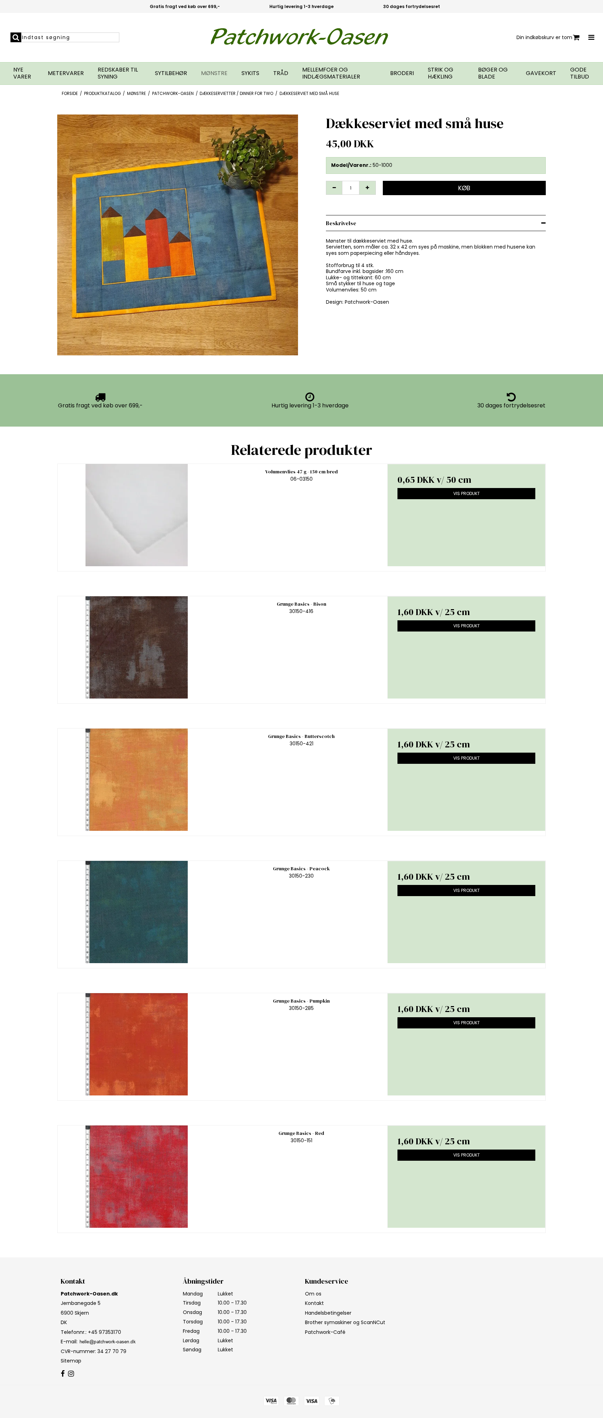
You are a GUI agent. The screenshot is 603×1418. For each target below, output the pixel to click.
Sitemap (71, 1360)
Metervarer (66, 73)
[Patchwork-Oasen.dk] (301, 37)
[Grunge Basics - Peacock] (137, 912)
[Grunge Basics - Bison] (137, 647)
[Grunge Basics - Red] (137, 1176)
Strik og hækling (440, 73)
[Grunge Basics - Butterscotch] (137, 780)
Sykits (250, 73)
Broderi (402, 73)
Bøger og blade (493, 73)
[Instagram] (71, 1374)
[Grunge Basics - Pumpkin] (137, 1044)
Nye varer (22, 73)
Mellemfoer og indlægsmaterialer (331, 73)
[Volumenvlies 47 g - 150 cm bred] (137, 515)
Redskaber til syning (118, 73)
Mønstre (214, 73)
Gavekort (541, 73)
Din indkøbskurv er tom (544, 37)
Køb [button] (464, 188)
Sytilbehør (171, 73)
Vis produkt (466, 493)
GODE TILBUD (579, 73)
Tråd (280, 73)
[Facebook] (63, 1374)
